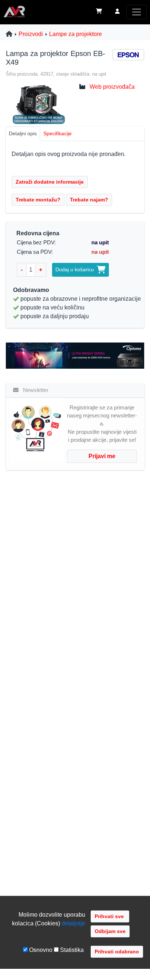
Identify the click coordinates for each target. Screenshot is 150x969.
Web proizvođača (112, 87)
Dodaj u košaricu (76, 269)
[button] (117, 12)
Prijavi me (101, 456)
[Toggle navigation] (136, 12)
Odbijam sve (110, 931)
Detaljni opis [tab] (23, 133)
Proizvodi (31, 34)
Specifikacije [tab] (57, 133)
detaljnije (73, 923)
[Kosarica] (99, 12)
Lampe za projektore (75, 34)
